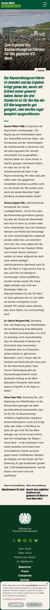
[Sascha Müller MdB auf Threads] (30, 541)
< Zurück (40, 70)
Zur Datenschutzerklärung (14, 599)
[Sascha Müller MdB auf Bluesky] (36, 541)
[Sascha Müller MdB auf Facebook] (19, 541)
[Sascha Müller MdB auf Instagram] (25, 541)
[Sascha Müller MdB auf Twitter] (13, 541)
